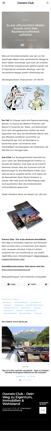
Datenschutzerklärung (12, 410)
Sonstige (25, 20)
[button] (20, 380)
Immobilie (8, 305)
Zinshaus (38, 313)
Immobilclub (36, 302)
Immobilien (19, 305)
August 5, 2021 (19, 40)
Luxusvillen (9, 310)
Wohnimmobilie (25, 313)
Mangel (20, 310)
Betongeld (7, 302)
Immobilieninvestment (35, 305)
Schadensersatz (10, 313)
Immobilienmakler (11, 308)
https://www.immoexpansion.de (16, 269)
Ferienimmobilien (21, 302)
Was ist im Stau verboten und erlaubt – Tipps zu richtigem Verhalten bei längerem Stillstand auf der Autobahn (25, 371)
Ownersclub (31, 310)
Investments (26, 308)
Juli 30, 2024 (31, 376)
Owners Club (25, 3)
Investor (37, 308)
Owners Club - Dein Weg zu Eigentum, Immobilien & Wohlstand (18, 398)
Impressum (26, 408)
